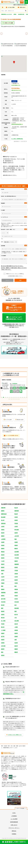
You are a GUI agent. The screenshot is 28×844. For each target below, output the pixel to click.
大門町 (2, 580)
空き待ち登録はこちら (15, 85)
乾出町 (16, 514)
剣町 (15, 586)
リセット (7, 280)
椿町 (2, 586)
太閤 (2, 573)
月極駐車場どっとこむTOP (6, 14)
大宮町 (16, 526)
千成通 (16, 570)
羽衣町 (2, 614)
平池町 (2, 624)
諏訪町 (2, 570)
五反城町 (16, 551)
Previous (1, 34)
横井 (2, 652)
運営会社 (14, 831)
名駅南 (2, 643)
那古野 (2, 605)
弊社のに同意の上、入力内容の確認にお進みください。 (15, 275)
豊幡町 (2, 589)
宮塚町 (16, 636)
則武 (15, 611)
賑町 (2, 608)
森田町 (2, 649)
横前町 (16, 652)
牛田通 (16, 523)
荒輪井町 (3, 507)
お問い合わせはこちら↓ (16, 90)
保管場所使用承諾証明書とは (17, 124)
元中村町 (3, 646)
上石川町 (16, 536)
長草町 (2, 595)
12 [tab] (22, 397)
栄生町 (2, 555)
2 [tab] (3, 397)
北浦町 (2, 542)
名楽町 (16, 643)
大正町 (2, 577)
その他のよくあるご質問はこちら (15, 734)
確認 (20, 280)
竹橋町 (2, 583)
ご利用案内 (14, 816)
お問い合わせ (14, 825)
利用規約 (14, 834)
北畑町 (16, 542)
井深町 (16, 517)
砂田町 (16, 567)
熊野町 (2, 548)
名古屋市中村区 (21, 14)
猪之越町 (3, 517)
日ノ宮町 (3, 620)
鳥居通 (16, 589)
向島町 (2, 639)
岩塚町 (16, 520)
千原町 (16, 583)
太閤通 (16, 573)
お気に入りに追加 (8, 23)
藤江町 (2, 627)
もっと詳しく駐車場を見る (17, 138)
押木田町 (16, 529)
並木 (15, 605)
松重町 (2, 633)
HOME (14, 813)
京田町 (2, 545)
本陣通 (16, 630)
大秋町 (2, 526)
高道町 (16, 580)
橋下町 (16, 614)
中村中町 (3, 602)
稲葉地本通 (3, 514)
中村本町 (16, 602)
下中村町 (16, 558)
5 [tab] (9, 397)
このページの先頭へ (20, 808)
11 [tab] (20, 397)
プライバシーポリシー (14, 273)
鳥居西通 (3, 592)
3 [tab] (5, 397)
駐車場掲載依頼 (14, 822)
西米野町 (16, 608)
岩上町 (2, 520)
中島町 (16, 595)
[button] (14, 62)
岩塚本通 (3, 523)
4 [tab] (7, 397)
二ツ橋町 (3, 630)
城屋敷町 (16, 564)
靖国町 (16, 649)
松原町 (16, 633)
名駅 (15, 639)
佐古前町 (16, 555)
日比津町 (16, 620)
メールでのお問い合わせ (12, 435)
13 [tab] (24, 397)
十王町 (2, 561)
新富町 (2, 567)
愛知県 (15, 14)
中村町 (16, 599)
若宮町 (2, 655)
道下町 (2, 636)
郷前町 (16, 548)
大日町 (16, 577)
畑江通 (2, 617)
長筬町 (16, 592)
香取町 (2, 536)
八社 (15, 617)
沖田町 (2, 529)
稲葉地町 (16, 510)
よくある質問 (14, 819)
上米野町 (3, 539)
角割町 (2, 533)
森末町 (16, 646)
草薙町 (16, 545)
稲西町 (2, 510)
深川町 (16, 624)
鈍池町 (2, 611)
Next (26, 34)
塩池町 (2, 558)
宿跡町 (16, 561)
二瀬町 (16, 627)
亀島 (15, 539)
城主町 (2, 564)
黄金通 (2, 551)
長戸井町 (3, 599)
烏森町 (16, 533)
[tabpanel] (14, 388)
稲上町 (16, 507)
